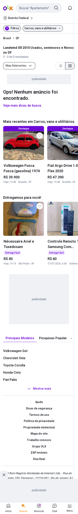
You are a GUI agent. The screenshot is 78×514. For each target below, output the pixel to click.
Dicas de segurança (39, 408)
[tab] (20, 338)
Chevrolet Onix (14, 358)
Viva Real (39, 459)
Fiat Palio (10, 380)
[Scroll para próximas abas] (71, 338)
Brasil (7, 38)
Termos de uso (39, 414)
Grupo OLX (39, 446)
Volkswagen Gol (15, 351)
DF (17, 38)
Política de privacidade (39, 421)
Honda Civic (12, 372)
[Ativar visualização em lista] (60, 65)
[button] (39, 8)
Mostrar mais (42, 388)
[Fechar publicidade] (4, 475)
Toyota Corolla (14, 365)
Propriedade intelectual (39, 427)
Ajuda (39, 402)
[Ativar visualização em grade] (70, 65)
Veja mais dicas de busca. (22, 105)
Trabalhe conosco (39, 440)
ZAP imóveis (39, 452)
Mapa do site (39, 433)
